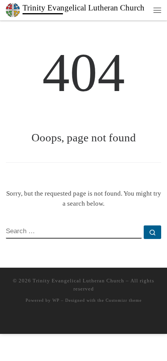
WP (55, 300)
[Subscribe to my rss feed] (72, 320)
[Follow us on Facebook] (83, 320)
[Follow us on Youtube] (94, 320)
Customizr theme (124, 300)
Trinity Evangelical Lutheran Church (78, 281)
